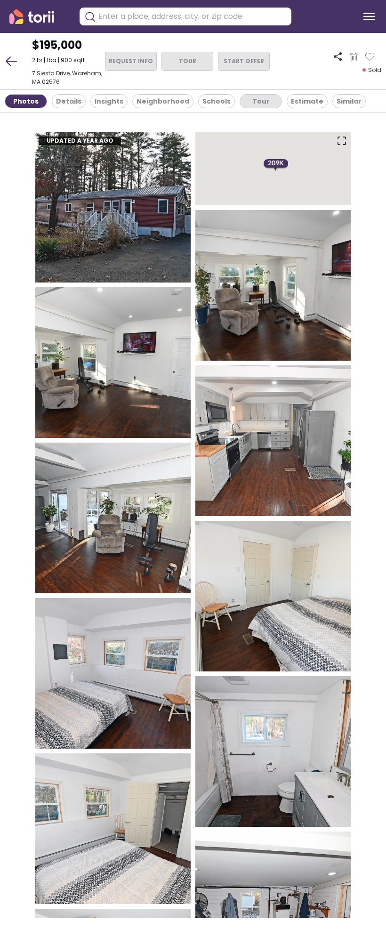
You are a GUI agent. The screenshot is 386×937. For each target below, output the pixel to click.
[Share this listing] (337, 56)
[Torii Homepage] (38, 16)
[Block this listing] (353, 57)
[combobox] (192, 16)
